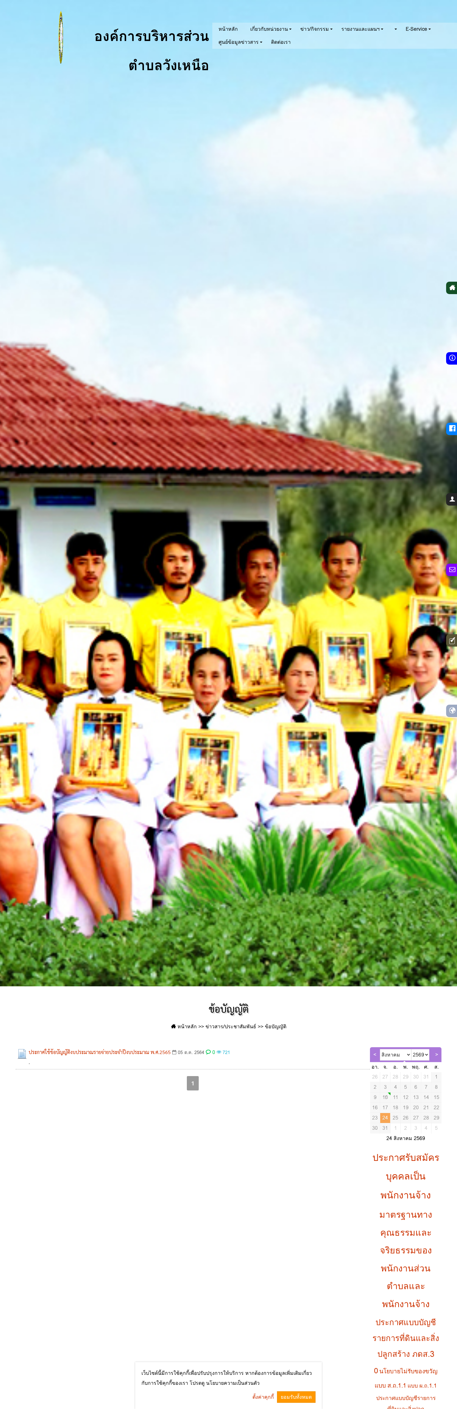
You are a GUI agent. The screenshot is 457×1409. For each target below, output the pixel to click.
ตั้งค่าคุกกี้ (263, 1397)
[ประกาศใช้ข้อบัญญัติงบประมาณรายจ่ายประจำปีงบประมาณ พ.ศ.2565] (22, 1054)
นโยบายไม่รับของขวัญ (408, 1371)
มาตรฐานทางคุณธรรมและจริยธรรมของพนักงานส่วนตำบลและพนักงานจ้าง (405, 1259)
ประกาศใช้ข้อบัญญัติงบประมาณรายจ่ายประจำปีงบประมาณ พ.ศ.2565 (100, 1052)
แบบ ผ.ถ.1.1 (422, 1385)
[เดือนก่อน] (375, 1054)
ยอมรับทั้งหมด (296, 1397)
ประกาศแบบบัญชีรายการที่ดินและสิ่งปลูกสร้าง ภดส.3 (405, 1338)
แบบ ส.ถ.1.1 (390, 1385)
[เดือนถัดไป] (436, 1054)
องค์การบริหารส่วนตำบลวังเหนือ (149, 45)
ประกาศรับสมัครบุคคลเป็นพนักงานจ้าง (405, 1176)
